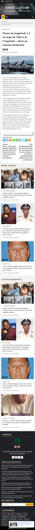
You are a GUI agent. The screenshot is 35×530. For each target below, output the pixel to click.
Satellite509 (17, 8)
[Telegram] (19, 140)
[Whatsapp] (13, 140)
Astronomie (11, 514)
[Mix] (10, 140)
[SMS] (23, 140)
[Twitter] (7, 140)
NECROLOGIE (22, 516)
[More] (29, 140)
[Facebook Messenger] (26, 140)
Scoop (4, 522)
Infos (25, 514)
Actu (8, 29)
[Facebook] (4, 140)
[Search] (33, 17)
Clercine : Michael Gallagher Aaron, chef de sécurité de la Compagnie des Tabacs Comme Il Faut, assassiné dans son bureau (17, 268)
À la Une (4, 29)
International (6, 516)
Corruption (19, 514)
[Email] (16, 140)
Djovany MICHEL (14, 52)
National (8, 190)
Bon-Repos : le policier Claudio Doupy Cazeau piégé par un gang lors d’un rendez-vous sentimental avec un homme (16, 422)
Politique (13, 190)
